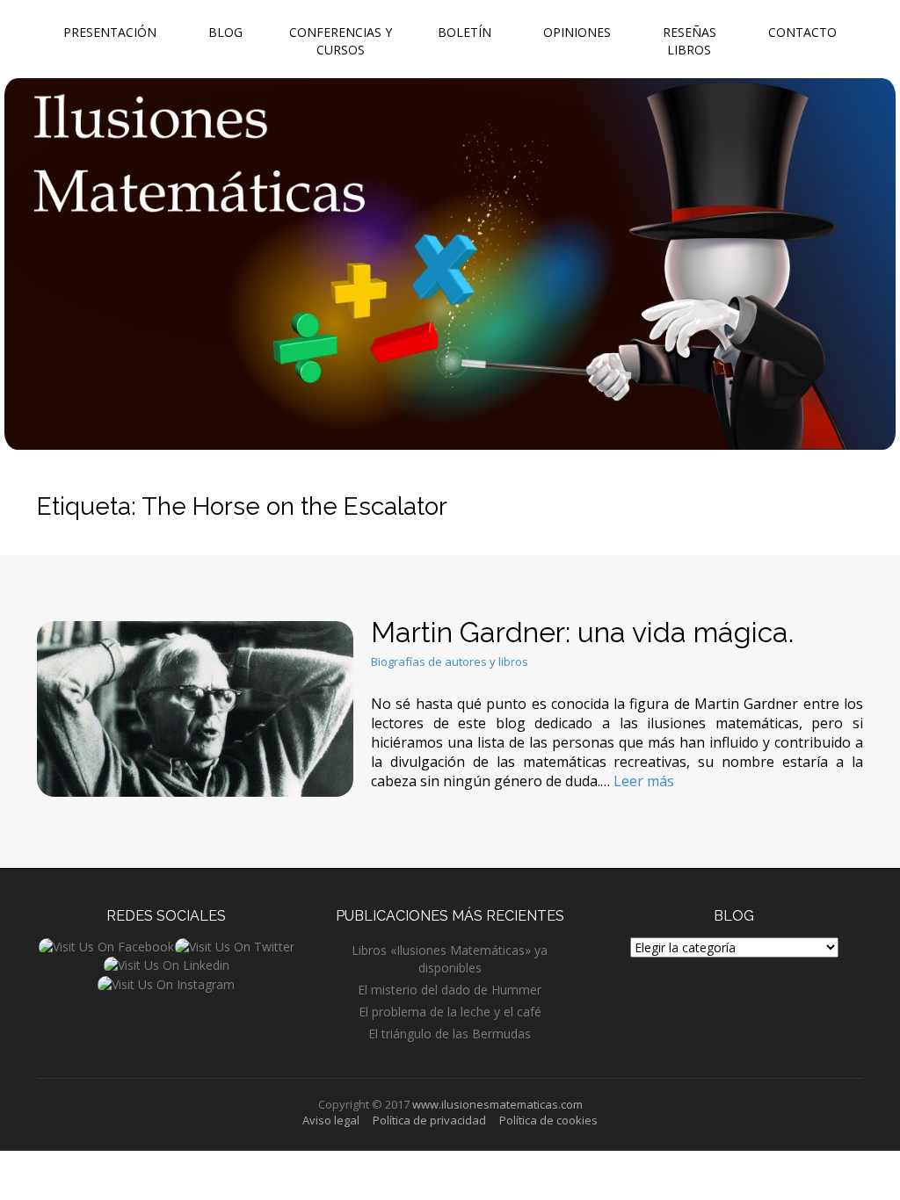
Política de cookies (548, 1120)
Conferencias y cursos (340, 41)
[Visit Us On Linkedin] (166, 964)
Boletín (464, 32)
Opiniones (577, 32)
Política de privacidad (429, 1120)
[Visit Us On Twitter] (234, 945)
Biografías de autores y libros (449, 661)
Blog (225, 32)
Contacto (802, 32)
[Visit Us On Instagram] (166, 982)
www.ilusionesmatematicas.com (497, 1104)
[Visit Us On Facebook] (106, 945)
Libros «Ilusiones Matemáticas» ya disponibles (450, 959)
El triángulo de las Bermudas (449, 1033)
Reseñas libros (689, 41)
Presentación (109, 32)
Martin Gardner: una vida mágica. (582, 632)
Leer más (643, 781)
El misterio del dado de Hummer (449, 989)
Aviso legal (330, 1120)
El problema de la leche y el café (450, 1011)
